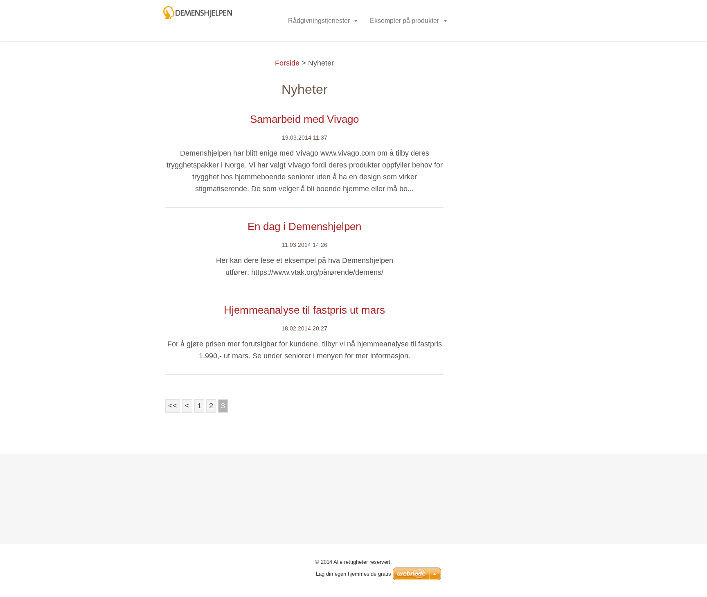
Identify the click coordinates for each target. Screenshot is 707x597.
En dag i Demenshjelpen (304, 226)
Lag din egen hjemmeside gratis (353, 574)
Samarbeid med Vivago (304, 119)
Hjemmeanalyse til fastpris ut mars (304, 310)
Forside (287, 63)
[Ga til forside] (222, 15)
